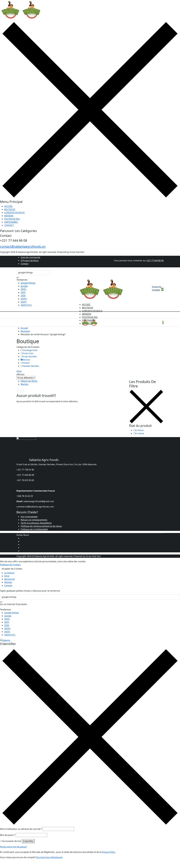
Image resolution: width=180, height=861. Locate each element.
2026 (23, 295)
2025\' (24, 301)
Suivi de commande (30, 257)
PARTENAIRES (11, 222)
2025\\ (24, 298)
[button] (163, 289)
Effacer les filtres (29, 381)
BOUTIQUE (9, 209)
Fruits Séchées (29, 356)
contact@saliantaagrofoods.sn (22, 246)
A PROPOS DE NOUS (14, 212)
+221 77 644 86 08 (155, 260)
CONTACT (9, 225)
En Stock (139, 430)
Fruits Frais (27, 353)
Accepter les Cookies (12, 568)
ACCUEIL (8, 206)
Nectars (26, 359)
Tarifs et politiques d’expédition (36, 523)
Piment (26, 362)
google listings (28, 282)
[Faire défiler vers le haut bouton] (174, 855)
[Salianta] (21, 9)
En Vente (139, 433)
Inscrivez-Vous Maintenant (49, 857)
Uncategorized (29, 350)
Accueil (24, 328)
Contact (24, 263)
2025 (23, 292)
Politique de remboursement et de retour (41, 526)
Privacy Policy (108, 852)
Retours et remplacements (34, 519)
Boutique (25, 331)
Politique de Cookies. (10, 564)
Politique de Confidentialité (34, 529)
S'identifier (28, 841)
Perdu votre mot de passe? (13, 846)
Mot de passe (7, 835)
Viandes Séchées (30, 366)
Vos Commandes (29, 516)
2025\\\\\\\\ (26, 305)
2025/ (23, 289)
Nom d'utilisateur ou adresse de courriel (21, 828)
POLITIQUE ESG (12, 218)
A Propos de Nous (30, 260)
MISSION (8, 215)
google (24, 286)
